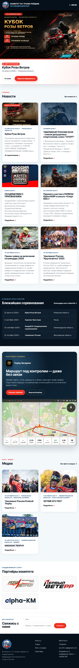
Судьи (37, 644)
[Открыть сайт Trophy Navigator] (39, 422)
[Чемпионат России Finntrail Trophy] (20, 481)
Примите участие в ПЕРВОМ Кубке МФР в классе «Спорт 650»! (58, 196)
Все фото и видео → (68, 464)
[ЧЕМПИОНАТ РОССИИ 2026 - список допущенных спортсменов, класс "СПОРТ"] (59, 114)
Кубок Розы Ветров (15, 134)
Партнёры (39, 651)
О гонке (8, 79)
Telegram (62, 644)
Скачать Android (16, 392)
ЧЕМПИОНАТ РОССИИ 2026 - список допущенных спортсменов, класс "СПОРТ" (58, 134)
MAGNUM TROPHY (14, 545)
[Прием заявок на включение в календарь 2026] (20, 238)
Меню (74, 5)
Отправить (60, 625)
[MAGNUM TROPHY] (20, 525)
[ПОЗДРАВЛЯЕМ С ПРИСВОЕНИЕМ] (20, 176)
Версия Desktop (35, 392)
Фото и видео (40, 648)
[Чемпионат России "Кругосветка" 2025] (59, 238)
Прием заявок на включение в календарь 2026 (20, 257)
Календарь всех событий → (65, 303)
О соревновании (12, 155)
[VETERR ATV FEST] (59, 481)
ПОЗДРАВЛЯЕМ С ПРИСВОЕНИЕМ (14, 195)
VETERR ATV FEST (52, 501)
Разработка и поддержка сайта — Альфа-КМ (67, 654)
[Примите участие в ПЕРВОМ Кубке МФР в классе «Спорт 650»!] (59, 176)
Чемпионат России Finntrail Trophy (19, 502)
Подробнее (49, 158)
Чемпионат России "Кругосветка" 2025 (53, 257)
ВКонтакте (63, 641)
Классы (38, 641)
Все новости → (71, 97)
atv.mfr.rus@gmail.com (68, 648)
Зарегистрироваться (26, 79)
